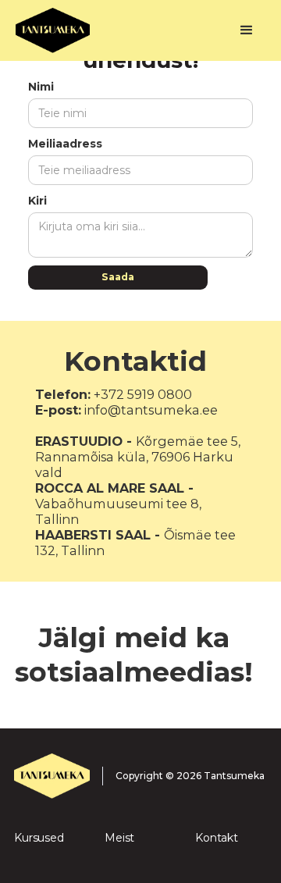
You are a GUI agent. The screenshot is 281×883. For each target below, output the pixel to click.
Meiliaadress (65, 144)
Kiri (37, 201)
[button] (246, 30)
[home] (122, 30)
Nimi (41, 87)
